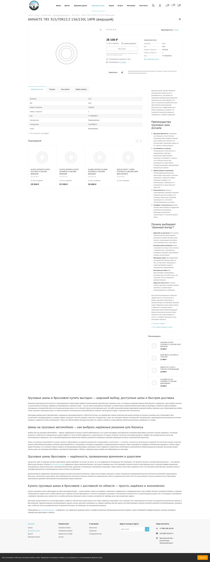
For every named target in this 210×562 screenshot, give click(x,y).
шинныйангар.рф (57, 464)
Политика (92, 531)
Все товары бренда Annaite (162, 327)
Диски (30, 534)
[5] (116, 29)
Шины (30, 528)
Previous (137, 141)
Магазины (93, 528)
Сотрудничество (95, 534)
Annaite (176, 30)
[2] (109, 29)
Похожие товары (159, 323)
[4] (113, 29)
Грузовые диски (34, 537)
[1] (107, 29)
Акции (61, 537)
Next (141, 141)
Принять (203, 557)
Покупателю (64, 524)
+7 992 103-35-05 (166, 528)
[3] (111, 29)
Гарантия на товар (65, 534)
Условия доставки (65, 531)
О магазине (94, 524)
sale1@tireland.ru (166, 533)
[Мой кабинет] (160, 5)
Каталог (31, 524)
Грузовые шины (34, 531)
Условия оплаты (65, 528)
